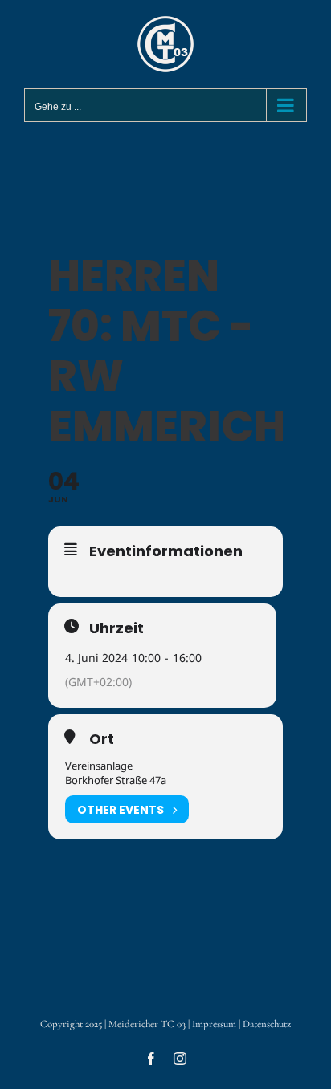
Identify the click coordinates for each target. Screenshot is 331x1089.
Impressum (214, 1024)
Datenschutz (267, 1024)
